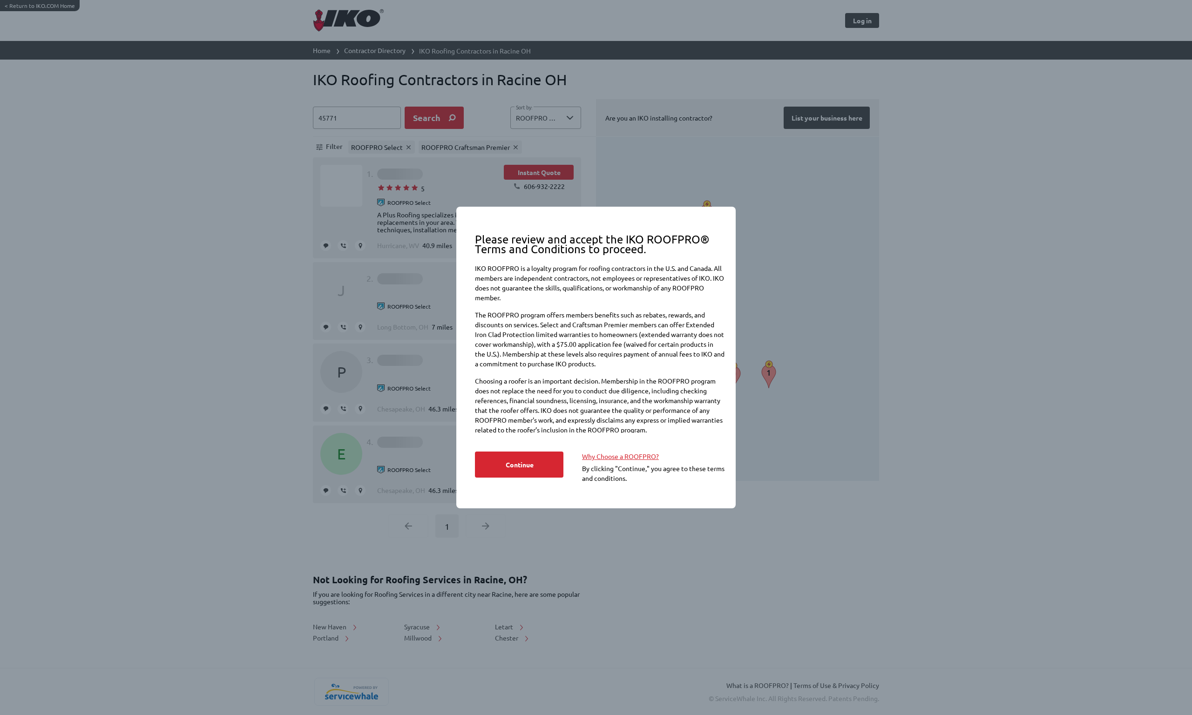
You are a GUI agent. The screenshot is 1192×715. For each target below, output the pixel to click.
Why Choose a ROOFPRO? (620, 456)
